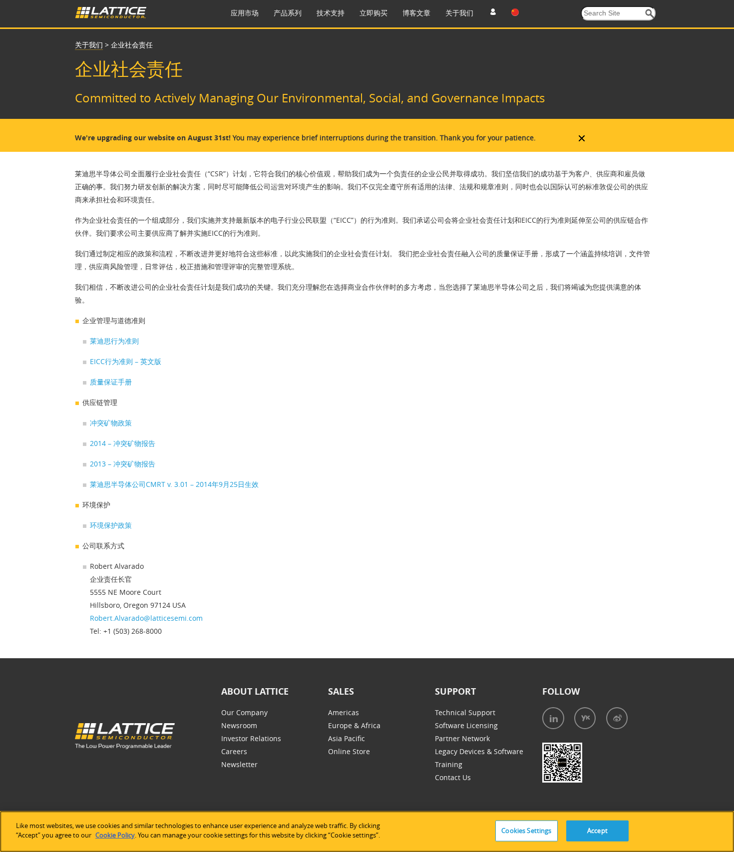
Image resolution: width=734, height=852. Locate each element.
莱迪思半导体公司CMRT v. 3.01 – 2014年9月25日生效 (174, 484)
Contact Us (453, 777)
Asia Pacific (346, 738)
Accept (597, 830)
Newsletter (239, 764)
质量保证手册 (111, 382)
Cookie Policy (115, 835)
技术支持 (331, 12)
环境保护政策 (111, 525)
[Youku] (585, 718)
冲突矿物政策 (111, 422)
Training (448, 764)
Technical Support (465, 712)
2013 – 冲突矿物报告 (122, 463)
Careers (234, 751)
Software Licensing (466, 725)
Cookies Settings (526, 830)
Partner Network (462, 738)
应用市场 (245, 12)
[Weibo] (617, 718)
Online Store (349, 751)
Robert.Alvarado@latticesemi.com (146, 618)
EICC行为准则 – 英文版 (125, 361)
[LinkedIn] (553, 718)
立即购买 (373, 12)
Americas (343, 712)
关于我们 (459, 12)
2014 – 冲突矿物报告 (122, 443)
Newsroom (239, 725)
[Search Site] (650, 13)
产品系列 (288, 12)
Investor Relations (251, 738)
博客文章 (416, 12)
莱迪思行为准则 (114, 341)
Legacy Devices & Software (479, 751)
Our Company (244, 712)
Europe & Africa (354, 725)
